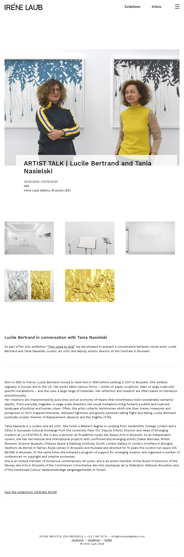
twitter (108, 540)
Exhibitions (132, 7)
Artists (157, 7)
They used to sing (61, 346)
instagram (94, 540)
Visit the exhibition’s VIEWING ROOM (30, 492)
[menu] (177, 6)
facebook (77, 540)
